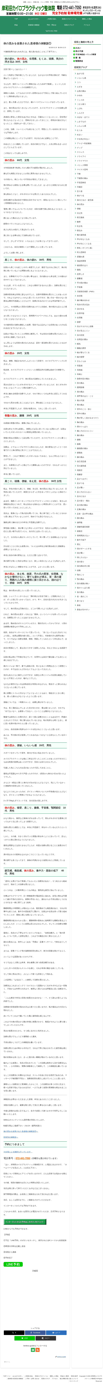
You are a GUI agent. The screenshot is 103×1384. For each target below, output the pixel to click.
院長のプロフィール (41, 1376)
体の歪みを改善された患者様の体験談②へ (21, 1131)
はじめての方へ (17, 1376)
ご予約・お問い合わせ (32, 1378)
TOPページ (6, 1376)
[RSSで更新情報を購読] (38, 1350)
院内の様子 (74, 1376)
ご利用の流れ (29, 1376)
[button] (46, 1338)
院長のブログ (45, 1378)
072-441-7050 (23, 1158)
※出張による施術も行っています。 (18, 1152)
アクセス (55, 1378)
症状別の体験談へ (11, 1137)
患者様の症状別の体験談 (15, 1378)
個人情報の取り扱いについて (69, 1378)
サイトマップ (74, 1381)
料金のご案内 (64, 1376)
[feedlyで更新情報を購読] (33, 1350)
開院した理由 (54, 1376)
